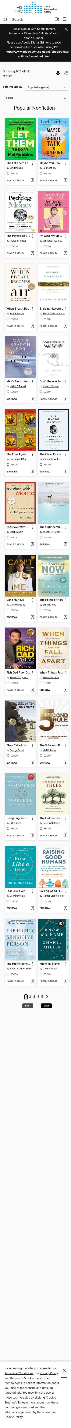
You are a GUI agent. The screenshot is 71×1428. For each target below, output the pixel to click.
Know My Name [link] (50, 964)
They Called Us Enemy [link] (18, 745)
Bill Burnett (15, 823)
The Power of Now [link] (51, 600)
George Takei (17, 750)
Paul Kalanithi (17, 313)
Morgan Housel (18, 240)
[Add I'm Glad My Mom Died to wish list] (65, 253)
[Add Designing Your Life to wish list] (32, 835)
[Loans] (56, 20)
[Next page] (47, 997)
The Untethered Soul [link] (52, 527)
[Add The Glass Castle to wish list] (65, 471)
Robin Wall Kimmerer (54, 313)
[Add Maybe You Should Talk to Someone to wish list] (65, 180)
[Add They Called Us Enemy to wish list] (32, 763)
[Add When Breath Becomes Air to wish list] (32, 326)
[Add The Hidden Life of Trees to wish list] (65, 835)
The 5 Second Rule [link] (52, 745)
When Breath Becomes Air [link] (18, 309)
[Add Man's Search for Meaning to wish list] (32, 399)
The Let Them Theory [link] (18, 163)
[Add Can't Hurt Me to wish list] (32, 617)
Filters (9, 98)
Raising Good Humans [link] (52, 891)
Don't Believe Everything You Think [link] (52, 381)
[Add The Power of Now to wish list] (65, 617)
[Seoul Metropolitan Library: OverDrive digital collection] (35, 7)
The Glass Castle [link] (50, 454)
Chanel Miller (50, 968)
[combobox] (28, 19)
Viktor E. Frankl (18, 386)
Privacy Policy (49, 1373)
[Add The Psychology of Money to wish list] (32, 253)
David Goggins (17, 604)
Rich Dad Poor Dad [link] (18, 672)
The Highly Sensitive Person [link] (18, 964)
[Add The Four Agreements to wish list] (32, 471)
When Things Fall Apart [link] (52, 672)
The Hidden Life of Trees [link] (52, 818)
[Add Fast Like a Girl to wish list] (32, 908)
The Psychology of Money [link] (18, 236)
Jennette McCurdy (52, 240)
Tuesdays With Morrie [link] (18, 527)
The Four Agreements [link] (18, 454)
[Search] (5, 19)
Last (46, 1005)
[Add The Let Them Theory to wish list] (32, 180)
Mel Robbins (16, 168)
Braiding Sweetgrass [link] (52, 309)
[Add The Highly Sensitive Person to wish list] (32, 981)
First (27, 1005)
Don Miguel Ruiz (18, 459)
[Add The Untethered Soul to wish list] (65, 544)
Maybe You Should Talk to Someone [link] (52, 163)
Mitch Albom (16, 531)
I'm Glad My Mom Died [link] (52, 236)
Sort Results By (12, 87)
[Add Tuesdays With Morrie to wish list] (32, 544)
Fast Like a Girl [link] (15, 891)
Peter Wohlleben (51, 823)
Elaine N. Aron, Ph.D (20, 968)
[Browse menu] (64, 19)
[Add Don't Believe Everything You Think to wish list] (65, 399)
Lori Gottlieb (49, 168)
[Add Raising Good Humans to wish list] (65, 908)
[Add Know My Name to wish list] (65, 981)
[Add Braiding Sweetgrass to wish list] (65, 326)
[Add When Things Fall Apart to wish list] (65, 690)
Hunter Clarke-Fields (54, 895)
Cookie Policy (14, 1417)
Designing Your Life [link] (18, 818)
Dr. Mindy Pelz (17, 895)
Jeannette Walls (51, 459)
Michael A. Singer (52, 531)
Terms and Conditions (19, 1373)
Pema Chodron (51, 677)
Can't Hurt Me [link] (15, 600)
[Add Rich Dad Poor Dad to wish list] (32, 690)
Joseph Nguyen (51, 386)
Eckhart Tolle (49, 604)
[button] (58, 74)
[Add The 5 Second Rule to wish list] (65, 763)
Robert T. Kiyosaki (19, 677)
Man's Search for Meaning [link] (18, 381)
